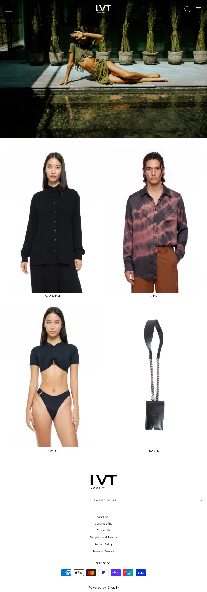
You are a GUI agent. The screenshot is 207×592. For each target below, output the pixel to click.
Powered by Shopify (103, 587)
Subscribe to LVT (103, 500)
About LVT (103, 517)
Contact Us (103, 530)
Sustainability (103, 524)
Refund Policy (103, 544)
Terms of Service (103, 551)
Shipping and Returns (103, 537)
